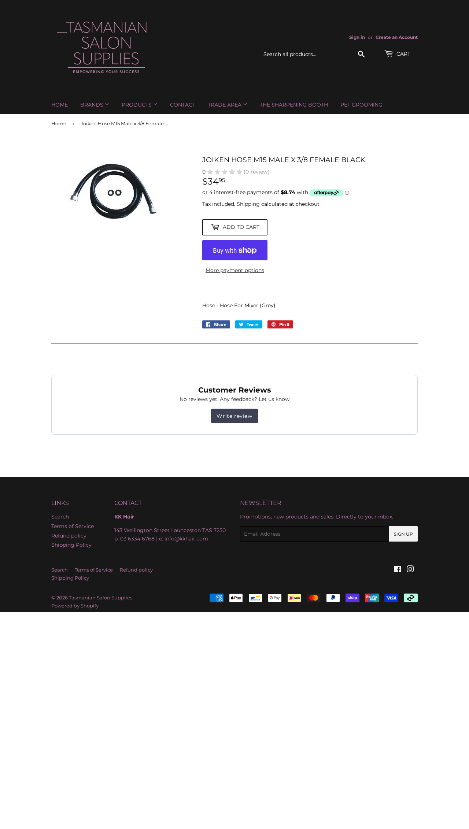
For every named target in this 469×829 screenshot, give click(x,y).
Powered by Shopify (75, 606)
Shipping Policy (71, 545)
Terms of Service (72, 526)
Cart (402, 54)
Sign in (357, 37)
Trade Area (225, 104)
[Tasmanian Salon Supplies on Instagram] (410, 570)
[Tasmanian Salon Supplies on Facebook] (398, 570)
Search (60, 516)
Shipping (248, 204)
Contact (182, 104)
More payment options (235, 270)
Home (59, 104)
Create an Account (397, 37)
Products (137, 104)
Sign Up (403, 534)
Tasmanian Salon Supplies (100, 598)
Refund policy (68, 535)
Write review (234, 416)
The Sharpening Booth (294, 104)
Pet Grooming (361, 104)
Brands (92, 104)
